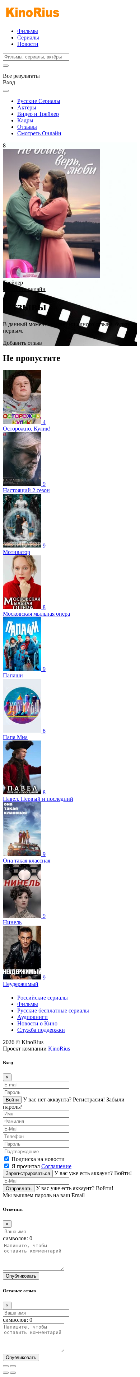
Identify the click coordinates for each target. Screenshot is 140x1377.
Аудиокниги (32, 1017)
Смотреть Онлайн (39, 133)
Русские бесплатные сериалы (53, 1010)
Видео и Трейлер (38, 114)
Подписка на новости (38, 1159)
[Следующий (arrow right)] (13, 1373)
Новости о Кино (37, 1023)
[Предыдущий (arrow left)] (6, 1373)
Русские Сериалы (38, 101)
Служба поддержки (41, 1030)
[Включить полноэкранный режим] (13, 1366)
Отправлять (19, 1188)
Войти (12, 1100)
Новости (27, 44)
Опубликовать (21, 1276)
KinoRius (59, 1048)
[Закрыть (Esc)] (6, 1366)
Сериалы (28, 37)
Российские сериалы (42, 998)
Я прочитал (41, 1166)
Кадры (25, 120)
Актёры (26, 107)
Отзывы (27, 127)
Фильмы (27, 31)
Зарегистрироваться (28, 1173)
